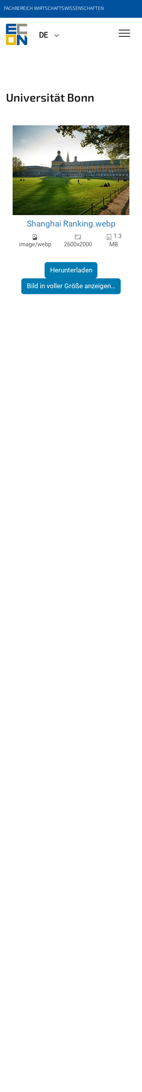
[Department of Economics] (16, 34)
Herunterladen (71, 270)
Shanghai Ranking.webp (71, 224)
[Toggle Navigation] (124, 34)
